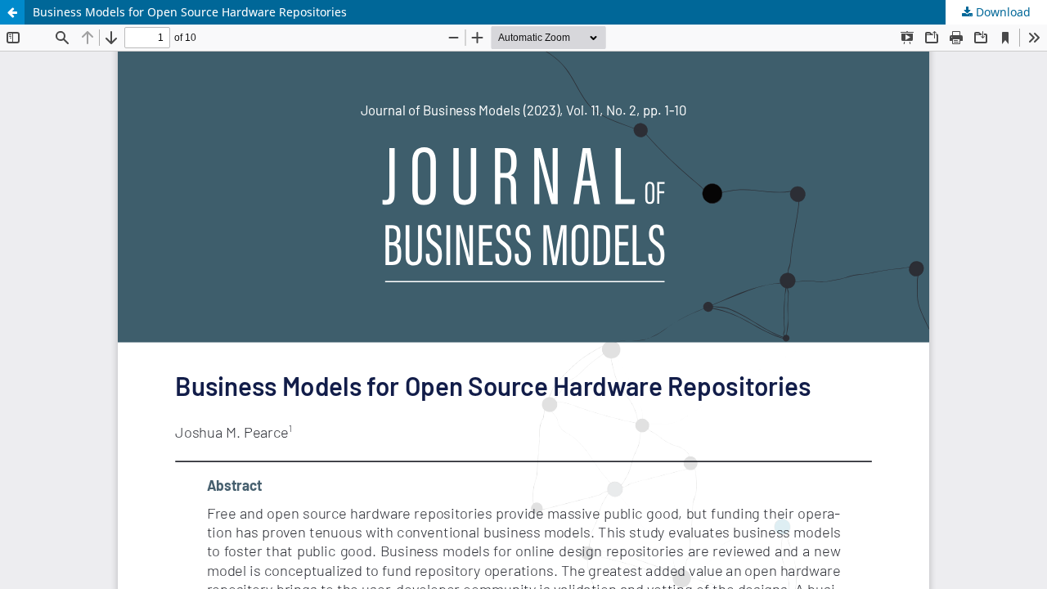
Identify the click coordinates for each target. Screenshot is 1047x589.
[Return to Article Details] (12, 12)
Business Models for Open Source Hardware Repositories (190, 12)
